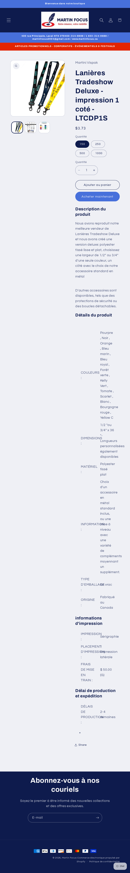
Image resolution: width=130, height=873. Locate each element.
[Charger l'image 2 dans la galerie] (30, 127)
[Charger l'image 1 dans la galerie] (17, 127)
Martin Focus (69, 858)
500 (82, 153)
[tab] (97, 211)
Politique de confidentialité (104, 861)
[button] (8, 20)
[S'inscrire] (97, 818)
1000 (98, 153)
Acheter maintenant (97, 196)
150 (82, 144)
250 (98, 144)
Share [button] (82, 744)
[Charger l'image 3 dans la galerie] (44, 127)
